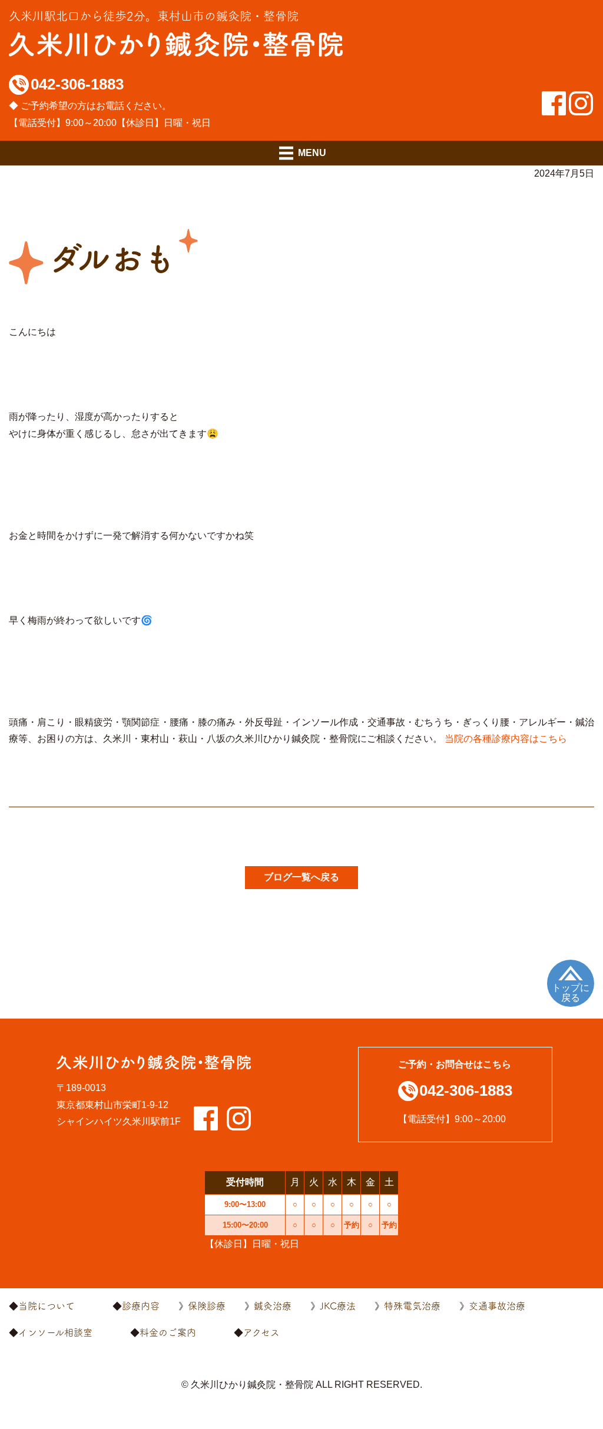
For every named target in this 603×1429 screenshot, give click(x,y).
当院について (46, 1306)
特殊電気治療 (412, 1306)
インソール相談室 (55, 1332)
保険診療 (207, 1306)
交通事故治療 (497, 1306)
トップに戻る (570, 993)
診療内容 (141, 1306)
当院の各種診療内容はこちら (506, 739)
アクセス (261, 1332)
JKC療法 (338, 1306)
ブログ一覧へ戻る (301, 877)
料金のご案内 (168, 1332)
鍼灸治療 (272, 1306)
